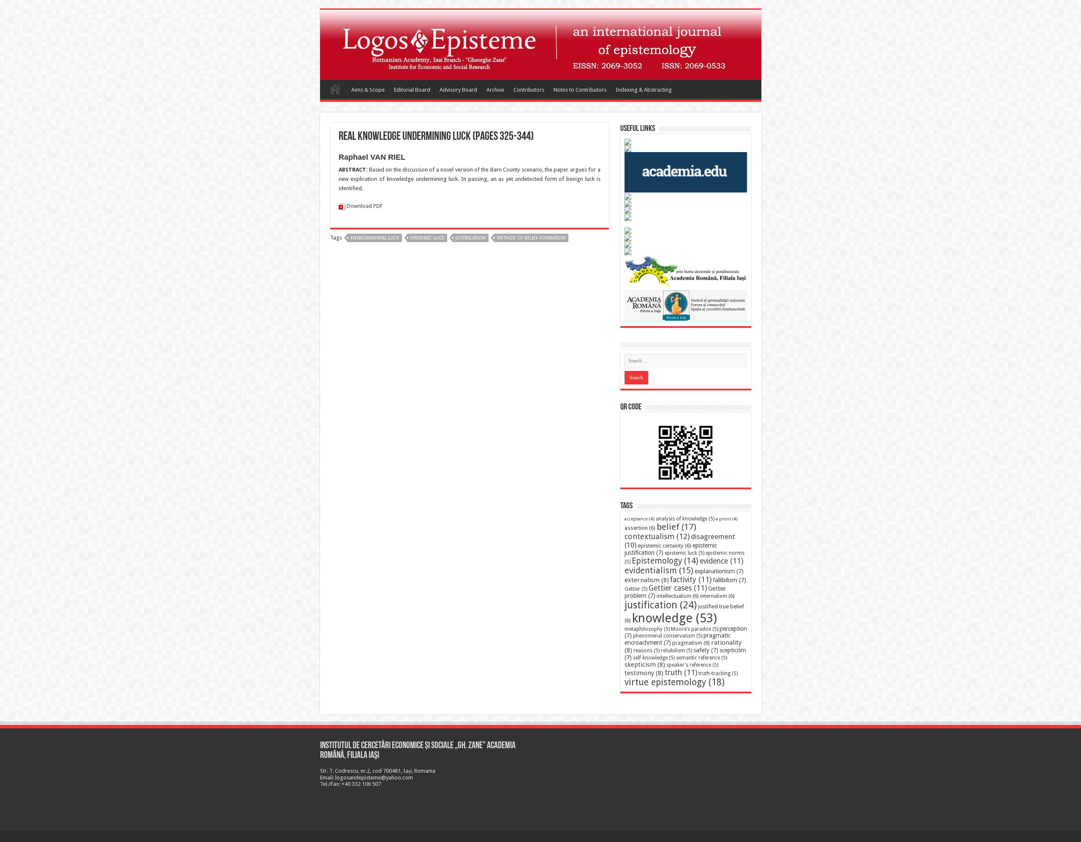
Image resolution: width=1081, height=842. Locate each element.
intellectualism (678, 596)
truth (681, 672)
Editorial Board (412, 90)
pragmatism (691, 643)
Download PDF (365, 206)
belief (676, 527)
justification (471, 238)
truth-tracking (718, 673)
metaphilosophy (647, 629)
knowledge (674, 618)
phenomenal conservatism (667, 636)
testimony (644, 673)
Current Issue (335, 89)
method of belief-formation (531, 238)
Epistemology (665, 561)
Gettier (636, 589)
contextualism (657, 536)
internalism (717, 596)
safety (705, 650)
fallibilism (729, 580)
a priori (727, 519)
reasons (646, 651)
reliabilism (676, 651)
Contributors (528, 90)
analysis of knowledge (685, 519)
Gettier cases (678, 588)
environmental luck (374, 238)
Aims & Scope (368, 90)
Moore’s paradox (694, 629)
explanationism (719, 571)
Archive (495, 90)
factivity (691, 579)
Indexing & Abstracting (644, 90)
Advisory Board (458, 90)
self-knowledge (654, 658)
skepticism (645, 664)
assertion (640, 528)
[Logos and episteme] (540, 45)
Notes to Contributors (580, 90)
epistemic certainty (664, 545)
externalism (647, 580)
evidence (721, 561)
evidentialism (659, 570)
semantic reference (701, 658)
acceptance (640, 519)
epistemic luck (427, 238)
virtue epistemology (675, 682)
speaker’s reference (692, 665)
